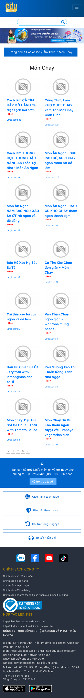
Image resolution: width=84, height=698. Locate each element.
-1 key (10, 114)
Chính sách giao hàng (15, 580)
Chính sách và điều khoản (18, 576)
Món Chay (65, 52)
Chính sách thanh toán (16, 585)
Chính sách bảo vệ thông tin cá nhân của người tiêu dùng (35, 594)
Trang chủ (16, 52)
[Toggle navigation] (76, 7)
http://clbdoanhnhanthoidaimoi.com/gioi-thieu (29, 626)
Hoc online (33, 52)
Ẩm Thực (49, 52)
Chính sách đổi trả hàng (16, 590)
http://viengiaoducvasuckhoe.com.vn (24, 621)
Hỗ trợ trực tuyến (43, 481)
